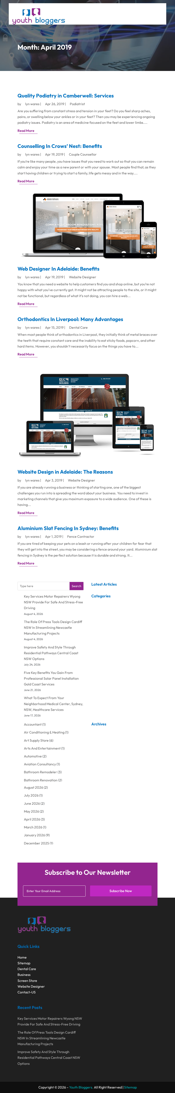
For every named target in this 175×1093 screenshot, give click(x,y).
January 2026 (34, 835)
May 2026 (31, 811)
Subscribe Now (120, 891)
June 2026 (32, 803)
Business (24, 974)
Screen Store (27, 980)
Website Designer (82, 277)
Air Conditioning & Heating (44, 732)
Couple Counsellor (83, 154)
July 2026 (31, 795)
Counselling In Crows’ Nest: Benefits (60, 146)
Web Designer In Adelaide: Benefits (58, 268)
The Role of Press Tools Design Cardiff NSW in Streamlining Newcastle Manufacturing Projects (53, 627)
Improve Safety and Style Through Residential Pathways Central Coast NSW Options (51, 653)
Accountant (33, 724)
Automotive (33, 756)
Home (22, 957)
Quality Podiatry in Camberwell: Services (66, 95)
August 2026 (33, 787)
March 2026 (33, 827)
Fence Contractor (80, 536)
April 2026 (32, 819)
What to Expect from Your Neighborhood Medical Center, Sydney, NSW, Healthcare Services (53, 703)
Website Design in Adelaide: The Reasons (65, 471)
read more (26, 130)
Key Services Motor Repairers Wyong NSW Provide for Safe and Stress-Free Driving (53, 602)
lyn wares (32, 104)
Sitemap (24, 963)
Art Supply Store (36, 740)
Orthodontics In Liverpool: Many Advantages (70, 319)
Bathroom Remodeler (40, 772)
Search (76, 586)
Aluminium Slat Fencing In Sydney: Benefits (68, 528)
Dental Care (78, 327)
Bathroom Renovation (40, 780)
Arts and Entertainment (42, 748)
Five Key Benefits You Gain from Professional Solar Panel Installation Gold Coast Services (51, 678)
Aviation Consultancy (40, 764)
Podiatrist (77, 104)
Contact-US (27, 992)
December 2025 (36, 843)
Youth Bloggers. (81, 1087)
